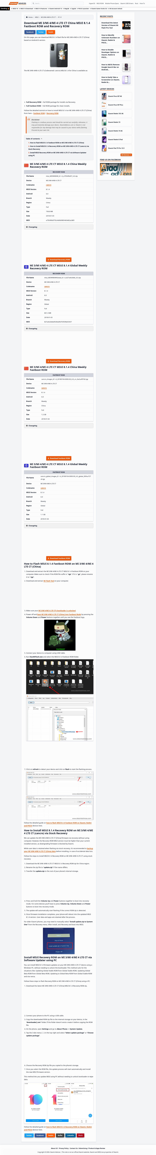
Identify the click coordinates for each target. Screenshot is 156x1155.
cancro (48, 185)
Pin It (80, 1135)
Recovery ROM (52, 113)
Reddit (50, 1135)
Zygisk (74, 8)
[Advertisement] (58, 86)
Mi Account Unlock (115, 8)
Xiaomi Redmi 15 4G (115, 131)
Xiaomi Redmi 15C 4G (115, 114)
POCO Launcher (83, 8)
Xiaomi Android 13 (55, 8)
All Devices (125, 155)
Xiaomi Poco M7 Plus (115, 105)
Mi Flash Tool (49, 581)
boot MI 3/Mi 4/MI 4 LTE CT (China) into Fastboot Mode (59, 614)
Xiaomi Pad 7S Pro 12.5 (116, 148)
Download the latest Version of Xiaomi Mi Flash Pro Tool (109, 25)
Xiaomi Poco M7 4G (115, 96)
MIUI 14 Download (26, 8)
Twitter (29, 1135)
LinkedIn (70, 1135)
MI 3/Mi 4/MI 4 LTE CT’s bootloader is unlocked (57, 611)
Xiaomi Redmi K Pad (115, 139)
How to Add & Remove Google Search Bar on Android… (110, 67)
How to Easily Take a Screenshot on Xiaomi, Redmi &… (110, 79)
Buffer (60, 1135)
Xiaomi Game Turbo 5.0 (99, 8)
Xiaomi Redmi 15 (114, 122)
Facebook (40, 1135)
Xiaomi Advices (55, 1152)
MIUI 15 (15, 8)
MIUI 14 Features (41, 8)
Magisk (66, 8)
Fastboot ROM (39, 113)
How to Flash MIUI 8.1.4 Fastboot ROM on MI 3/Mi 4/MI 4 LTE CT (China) (57, 143)
